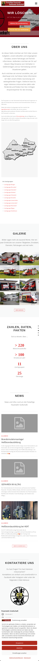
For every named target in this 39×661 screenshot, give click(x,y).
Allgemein (4, 436)
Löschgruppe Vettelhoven (10, 211)
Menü (35, 3)
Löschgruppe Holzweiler (10, 195)
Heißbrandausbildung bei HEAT (15, 526)
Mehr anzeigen (19, 310)
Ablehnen (19, 648)
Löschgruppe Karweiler (10, 197)
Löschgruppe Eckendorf (10, 190)
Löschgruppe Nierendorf (10, 205)
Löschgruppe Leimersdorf (10, 203)
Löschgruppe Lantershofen (11, 200)
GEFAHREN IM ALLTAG (11, 484)
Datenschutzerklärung (16, 658)
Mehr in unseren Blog (20, 546)
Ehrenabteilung (20, 116)
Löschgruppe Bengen (9, 184)
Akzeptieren (19, 643)
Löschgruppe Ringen (9, 208)
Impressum (27, 658)
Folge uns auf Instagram (19, 30)
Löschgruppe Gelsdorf (9, 192)
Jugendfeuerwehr (5, 109)
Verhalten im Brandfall (19, 23)
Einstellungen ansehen (19, 653)
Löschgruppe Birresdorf (10, 187)
